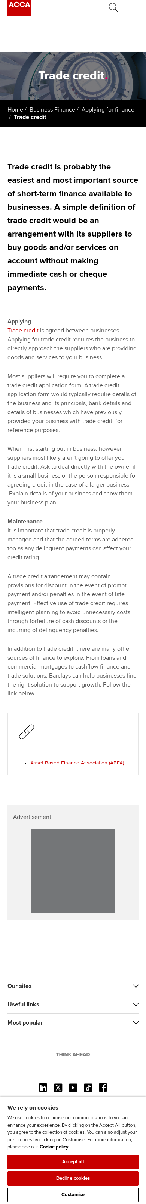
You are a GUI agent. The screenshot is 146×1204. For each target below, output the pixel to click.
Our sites (19, 986)
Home (15, 109)
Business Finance (52, 109)
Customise (73, 1195)
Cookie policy (54, 1147)
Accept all (72, 1162)
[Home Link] (73, 1054)
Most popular (25, 1022)
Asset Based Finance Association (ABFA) (77, 763)
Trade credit (23, 330)
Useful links (23, 1004)
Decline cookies (73, 1178)
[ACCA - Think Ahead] (19, 14)
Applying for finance (108, 109)
